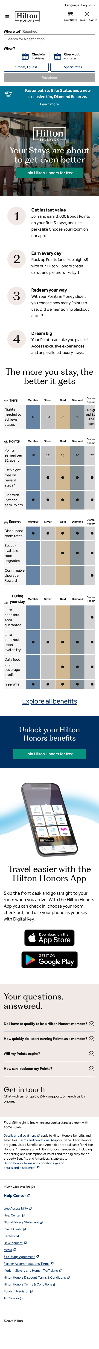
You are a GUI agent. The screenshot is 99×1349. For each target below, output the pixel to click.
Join (82, 20)
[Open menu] (7, 16)
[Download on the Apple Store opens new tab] (49, 937)
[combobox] (49, 39)
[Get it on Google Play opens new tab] (49, 959)
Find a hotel (50, 78)
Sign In (93, 20)
